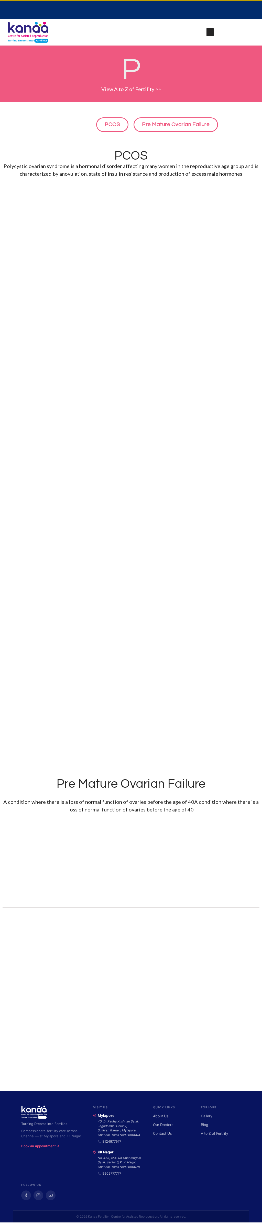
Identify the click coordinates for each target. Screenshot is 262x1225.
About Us (160, 1116)
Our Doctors (163, 1124)
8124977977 (111, 1141)
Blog (204, 1124)
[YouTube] (51, 1195)
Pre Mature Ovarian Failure (131, 784)
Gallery (206, 1116)
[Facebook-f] (221, 9)
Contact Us (162, 1133)
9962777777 (111, 1173)
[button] (210, 32)
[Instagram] (237, 9)
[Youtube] (253, 9)
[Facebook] (26, 1195)
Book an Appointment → (40, 1146)
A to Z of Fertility (214, 1133)
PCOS (131, 156)
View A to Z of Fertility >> (131, 89)
